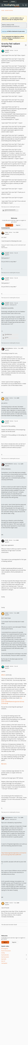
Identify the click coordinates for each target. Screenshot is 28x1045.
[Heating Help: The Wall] (11, 5)
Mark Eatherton (9, 348)
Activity (3, 953)
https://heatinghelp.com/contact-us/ (10, 26)
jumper (7, 398)
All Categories (4, 948)
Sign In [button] (9, 225)
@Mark (3, 675)
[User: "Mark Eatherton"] (2, 349)
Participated (4, 963)
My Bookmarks (14, 955)
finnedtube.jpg (8, 334)
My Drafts (14, 959)
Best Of (3, 961)
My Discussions (5, 957)
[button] (26, 45)
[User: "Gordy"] (2, 540)
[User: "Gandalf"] (2, 51)
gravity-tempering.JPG (10, 209)
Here (9, 18)
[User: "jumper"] (2, 398)
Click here (4, 31)
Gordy (6, 540)
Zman (6, 232)
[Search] (23, 5)
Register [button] (18, 225)
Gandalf (7, 50)
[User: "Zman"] (2, 233)
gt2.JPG (6, 337)
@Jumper (3, 764)
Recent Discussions (6, 950)
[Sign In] (25, 5)
